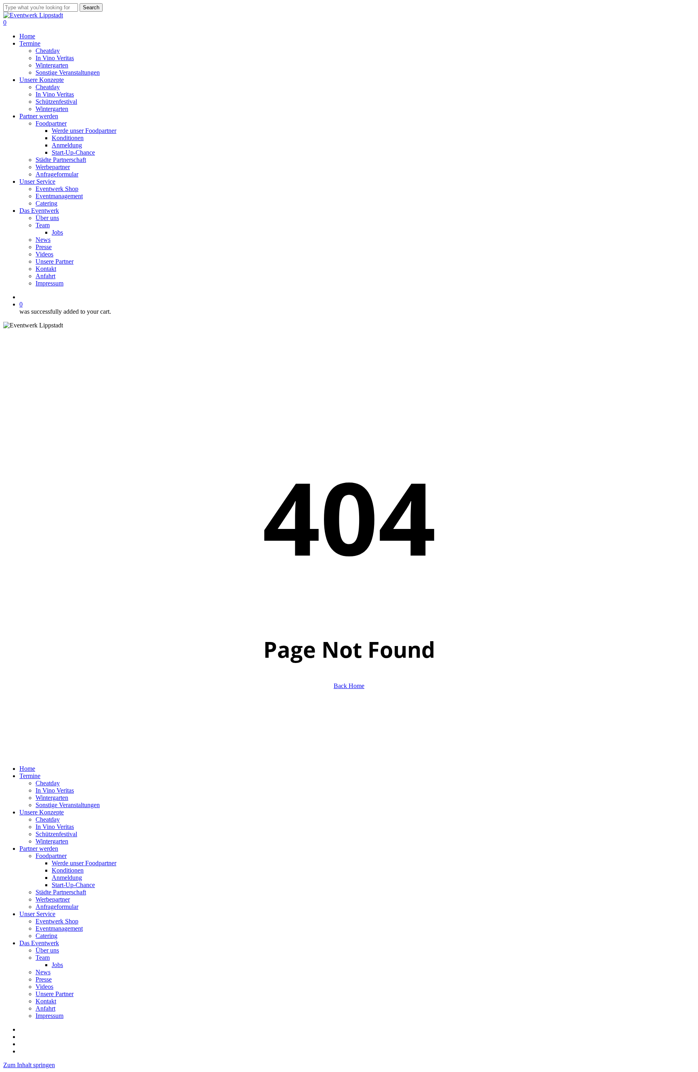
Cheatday (48, 783)
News (43, 972)
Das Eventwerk (39, 943)
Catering (46, 935)
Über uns (47, 950)
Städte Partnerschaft (61, 892)
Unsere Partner (55, 993)
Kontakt (46, 1001)
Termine (29, 775)
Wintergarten (52, 797)
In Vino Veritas (55, 790)
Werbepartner (53, 899)
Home (27, 768)
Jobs (57, 964)
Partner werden (38, 848)
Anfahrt (45, 1008)
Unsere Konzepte (41, 812)
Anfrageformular (57, 906)
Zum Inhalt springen (29, 1065)
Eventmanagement (59, 928)
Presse (44, 979)
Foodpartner (51, 855)
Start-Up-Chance (73, 884)
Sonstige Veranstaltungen (68, 804)
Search (91, 7)
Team (43, 957)
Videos (44, 986)
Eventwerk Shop (57, 921)
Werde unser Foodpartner (84, 863)
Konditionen (68, 870)
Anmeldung (67, 877)
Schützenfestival (56, 834)
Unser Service (37, 913)
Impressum (49, 1015)
